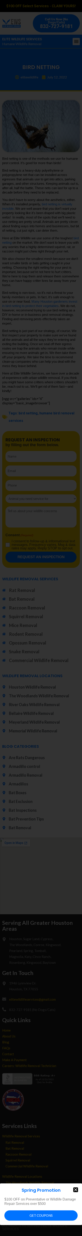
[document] (41, 618)
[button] (76, 1190)
